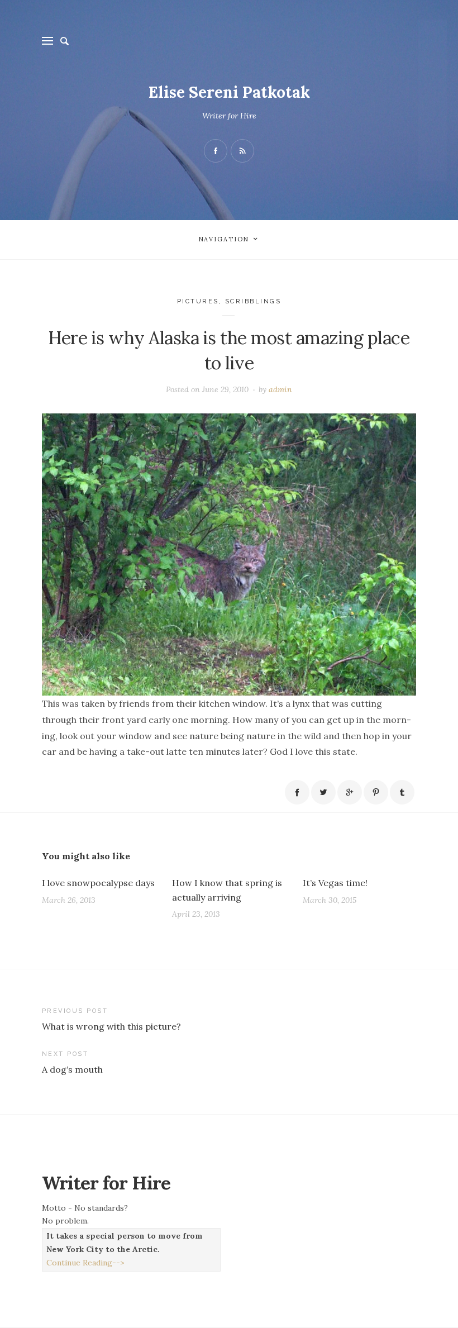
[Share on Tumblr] (402, 792)
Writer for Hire (229, 116)
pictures (198, 301)
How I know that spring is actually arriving (227, 890)
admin (280, 389)
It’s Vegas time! (335, 882)
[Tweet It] (323, 792)
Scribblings (253, 301)
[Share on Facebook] (297, 792)
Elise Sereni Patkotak (229, 92)
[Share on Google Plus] (349, 792)
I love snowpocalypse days (98, 882)
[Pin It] (376, 792)
